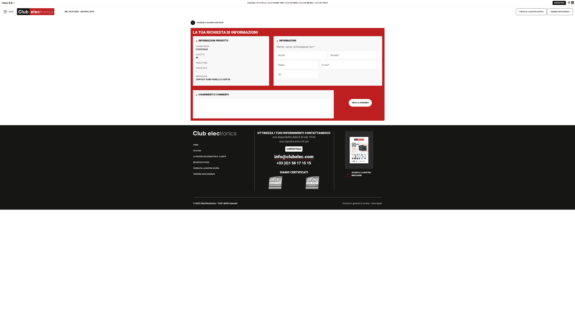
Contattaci (559, 3)
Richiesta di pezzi (201, 162)
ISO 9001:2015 (87, 11)
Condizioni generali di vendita (355, 203)
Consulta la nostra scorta (531, 12)
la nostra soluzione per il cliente (209, 157)
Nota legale (376, 203)
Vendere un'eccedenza (560, 12)
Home (195, 145)
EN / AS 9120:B (71, 11)
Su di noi (197, 151)
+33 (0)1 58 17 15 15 (294, 163)
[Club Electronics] (35, 11)
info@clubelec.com (294, 156)
